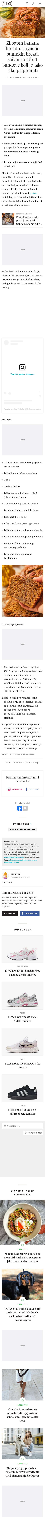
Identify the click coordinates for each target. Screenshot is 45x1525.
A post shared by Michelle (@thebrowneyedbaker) (23, 409)
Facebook (34, 789)
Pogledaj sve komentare (22, 829)
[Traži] (27, 3)
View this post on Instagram (22, 374)
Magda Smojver (15, 77)
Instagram (17, 789)
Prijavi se (9, 913)
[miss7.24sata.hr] (7, 3)
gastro (33, 193)
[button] (40, 3)
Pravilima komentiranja (14, 857)
